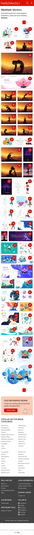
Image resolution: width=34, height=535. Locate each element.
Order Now (11, 410)
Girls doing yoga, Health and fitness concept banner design (26, 295)
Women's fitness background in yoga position (7, 213)
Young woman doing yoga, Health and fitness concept (10, 306)
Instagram (23, 510)
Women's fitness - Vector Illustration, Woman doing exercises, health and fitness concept (23, 142)
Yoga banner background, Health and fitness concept (16, 79)
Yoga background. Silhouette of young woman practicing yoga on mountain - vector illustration (24, 96)
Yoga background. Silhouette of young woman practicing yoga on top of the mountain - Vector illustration (8, 119)
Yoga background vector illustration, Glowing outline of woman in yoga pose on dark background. (28, 155)
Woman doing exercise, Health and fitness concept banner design (23, 201)
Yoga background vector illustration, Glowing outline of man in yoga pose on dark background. (6, 187)
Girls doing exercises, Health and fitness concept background (26, 318)
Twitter (22, 505)
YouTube (22, 512)
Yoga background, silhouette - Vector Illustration (23, 44)
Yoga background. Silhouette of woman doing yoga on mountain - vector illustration (8, 96)
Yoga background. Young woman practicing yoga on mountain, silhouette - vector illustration (16, 57)
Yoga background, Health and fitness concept (16, 266)
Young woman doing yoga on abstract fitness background (25, 307)
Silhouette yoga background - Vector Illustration (4, 236)
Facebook (23, 503)
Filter (18, 532)
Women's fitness (19, 180)
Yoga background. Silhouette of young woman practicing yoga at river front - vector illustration (28, 170)
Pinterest (23, 508)
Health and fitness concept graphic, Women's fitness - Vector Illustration (8, 31)
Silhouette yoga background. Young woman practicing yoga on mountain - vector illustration (24, 131)
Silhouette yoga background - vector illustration (24, 118)
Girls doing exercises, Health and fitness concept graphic (25, 247)
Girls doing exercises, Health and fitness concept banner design (25, 259)
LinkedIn (22, 514)
